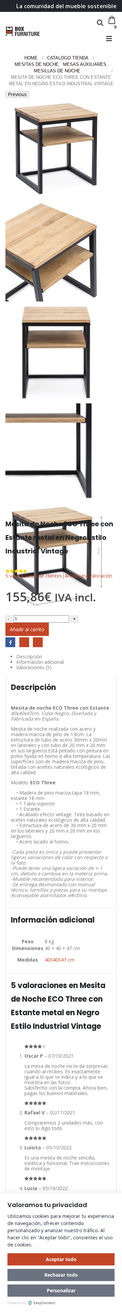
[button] (100, 22)
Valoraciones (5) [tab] (34, 667)
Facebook (10, 642)
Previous (17, 94)
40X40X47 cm (60, 959)
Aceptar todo (61, 1259)
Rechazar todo (61, 1275)
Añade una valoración (88, 575)
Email (38, 642)
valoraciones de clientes (33, 575)
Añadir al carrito (27, 629)
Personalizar (61, 1290)
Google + (24, 642)
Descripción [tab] (29, 656)
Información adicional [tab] (40, 662)
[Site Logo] (22, 31)
